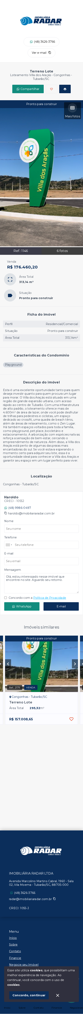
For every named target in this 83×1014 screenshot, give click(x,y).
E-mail (61, 606)
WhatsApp (23, 606)
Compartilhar (30, 89)
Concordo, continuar (29, 995)
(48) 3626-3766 (44, 41)
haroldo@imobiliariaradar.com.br (31, 513)
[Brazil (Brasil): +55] (9, 545)
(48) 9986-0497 (19, 508)
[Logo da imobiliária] (41, 850)
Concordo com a (37, 598)
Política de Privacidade (49, 598)
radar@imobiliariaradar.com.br (30, 899)
